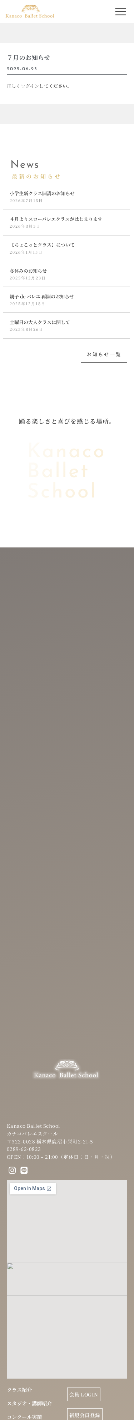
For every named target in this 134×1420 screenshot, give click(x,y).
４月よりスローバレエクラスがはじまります (56, 219)
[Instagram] (12, 1170)
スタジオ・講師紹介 (29, 1403)
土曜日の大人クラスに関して (40, 322)
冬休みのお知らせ (28, 270)
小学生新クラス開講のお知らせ (42, 193)
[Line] (24, 1170)
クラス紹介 (19, 1389)
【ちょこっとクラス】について (42, 244)
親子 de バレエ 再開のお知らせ (42, 296)
